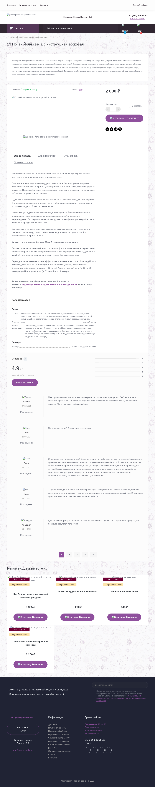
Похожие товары (23, 162)
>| (93, 555)
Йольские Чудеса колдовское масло (77, 591)
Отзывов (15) (71, 156)
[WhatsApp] (120, 129)
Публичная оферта (57, 728)
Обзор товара (22, 156)
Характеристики (47, 156)
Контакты (44, 5)
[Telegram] (116, 129)
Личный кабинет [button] (140, 5)
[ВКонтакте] (107, 129)
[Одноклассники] (111, 129)
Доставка (11, 5)
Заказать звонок (137, 18)
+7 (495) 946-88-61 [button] (23, 717)
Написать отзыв (24, 382)
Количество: (111, 104)
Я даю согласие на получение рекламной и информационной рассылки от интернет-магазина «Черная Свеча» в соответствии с (120, 696)
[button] (77, 17)
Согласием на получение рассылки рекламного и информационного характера (120, 698)
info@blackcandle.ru (23, 750)
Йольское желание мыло (124, 591)
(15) (80, 90)
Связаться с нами (23, 729)
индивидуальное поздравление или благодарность (50, 284)
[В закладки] (51, 579)
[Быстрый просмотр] (48, 579)
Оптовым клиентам (27, 5)
